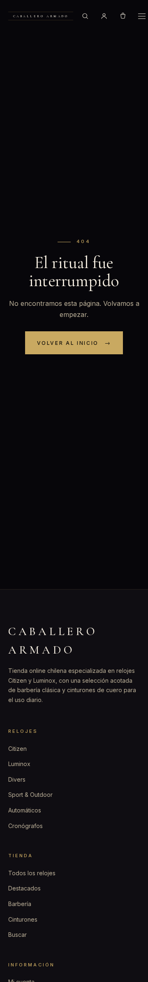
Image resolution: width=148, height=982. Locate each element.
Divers (16, 779)
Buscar (17, 934)
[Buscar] (85, 16)
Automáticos (24, 810)
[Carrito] (123, 16)
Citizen (17, 748)
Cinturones (22, 919)
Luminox (19, 763)
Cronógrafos (25, 825)
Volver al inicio (68, 343)
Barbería (19, 903)
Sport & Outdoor (30, 794)
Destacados (24, 888)
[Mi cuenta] (104, 16)
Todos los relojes (32, 873)
